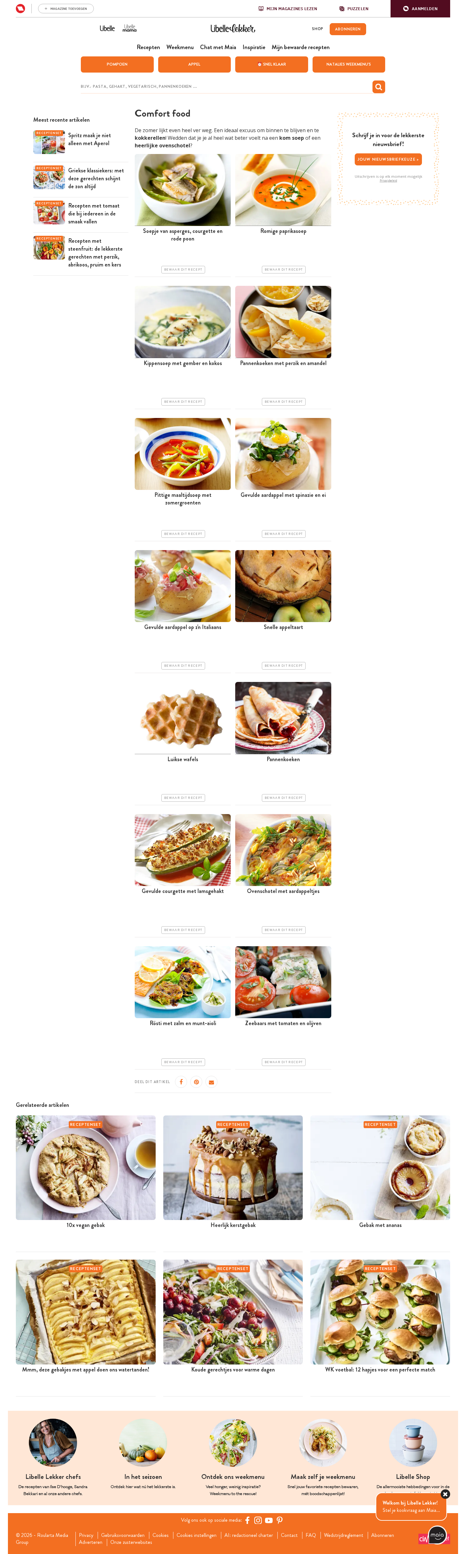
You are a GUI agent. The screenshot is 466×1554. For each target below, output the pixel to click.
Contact (289, 1535)
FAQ (311, 1535)
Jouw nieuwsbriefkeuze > (388, 159)
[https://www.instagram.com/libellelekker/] (258, 1520)
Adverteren (90, 1542)
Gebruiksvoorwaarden (123, 1535)
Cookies (160, 1535)
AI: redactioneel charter (248, 1535)
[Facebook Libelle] (247, 1520)
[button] (420, 8)
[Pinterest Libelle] (279, 1520)
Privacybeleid (388, 181)
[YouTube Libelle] (269, 1520)
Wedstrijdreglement (343, 1535)
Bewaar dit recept (183, 269)
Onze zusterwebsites (131, 1542)
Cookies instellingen (197, 1535)
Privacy (86, 1535)
